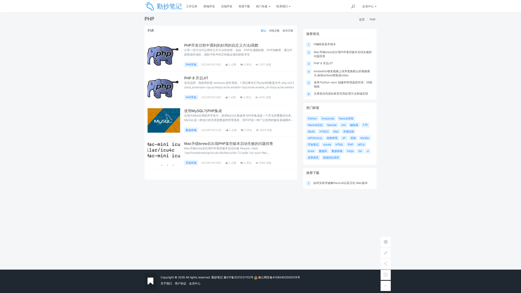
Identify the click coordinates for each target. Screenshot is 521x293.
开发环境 (191, 162)
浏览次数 (274, 30)
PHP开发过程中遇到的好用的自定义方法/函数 (221, 45)
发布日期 (287, 30)
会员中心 (194, 283)
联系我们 (282, 6)
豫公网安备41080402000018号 (279, 277)
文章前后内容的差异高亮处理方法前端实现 (341, 93)
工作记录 (191, 6)
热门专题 (262, 6)
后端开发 (226, 6)
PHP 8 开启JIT (196, 78)
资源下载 (244, 6)
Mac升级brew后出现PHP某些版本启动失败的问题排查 (228, 143)
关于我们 (166, 283)
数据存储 (191, 130)
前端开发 (209, 6)
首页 (362, 19)
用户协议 (180, 283)
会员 (368, 6)
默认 (263, 30)
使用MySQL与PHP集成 (203, 111)
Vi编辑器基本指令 (324, 44)
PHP (372, 19)
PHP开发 (191, 64)
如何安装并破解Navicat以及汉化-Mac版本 (340, 183)
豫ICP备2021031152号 (238, 277)
